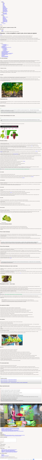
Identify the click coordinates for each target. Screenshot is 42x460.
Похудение (3, 22)
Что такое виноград (4, 44)
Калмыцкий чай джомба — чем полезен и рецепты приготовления (9, 449)
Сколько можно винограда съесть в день (6, 47)
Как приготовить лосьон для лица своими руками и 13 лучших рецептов (10, 430)
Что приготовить (5, 19)
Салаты (4, 16)
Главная (2, 1)
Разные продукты (5, 11)
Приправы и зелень (5, 10)
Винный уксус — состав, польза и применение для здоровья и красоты (10, 451)
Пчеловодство (4, 7)
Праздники (4, 23)
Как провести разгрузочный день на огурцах (7, 429)
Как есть (3, 55)
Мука (3, 4)
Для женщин (5, 48)
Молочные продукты (5, 8)
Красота (2, 14)
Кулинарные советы (5, 21)
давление (11, 192)
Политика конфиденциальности (5, 455)
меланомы (23, 177)
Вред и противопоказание (5, 56)
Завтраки (4, 17)
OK (33, 459)
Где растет (4, 45)
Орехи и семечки (5, 9)
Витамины (4, 6)
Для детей (4, 50)
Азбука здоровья (5, 13)
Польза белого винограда (5, 52)
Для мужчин (5, 49)
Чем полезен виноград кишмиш (5, 51)
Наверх (1, 24)
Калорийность (3, 46)
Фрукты (4, 3)
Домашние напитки (5, 20)
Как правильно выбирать (5, 54)
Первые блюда (4, 18)
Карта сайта (3, 454)
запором (24, 161)
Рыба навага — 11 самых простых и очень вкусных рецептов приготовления (10, 428)
